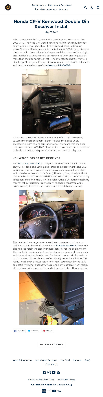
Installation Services (46, 360)
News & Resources (22, 360)
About (63, 9)
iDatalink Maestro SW (67, 245)
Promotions (38, 5)
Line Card (65, 360)
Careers (77, 360)
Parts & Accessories (45, 9)
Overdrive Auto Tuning (44, 380)
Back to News (53, 344)
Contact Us (51, 364)
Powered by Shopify (66, 380)
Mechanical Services (59, 5)
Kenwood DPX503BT (58, 65)
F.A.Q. (87, 360)
